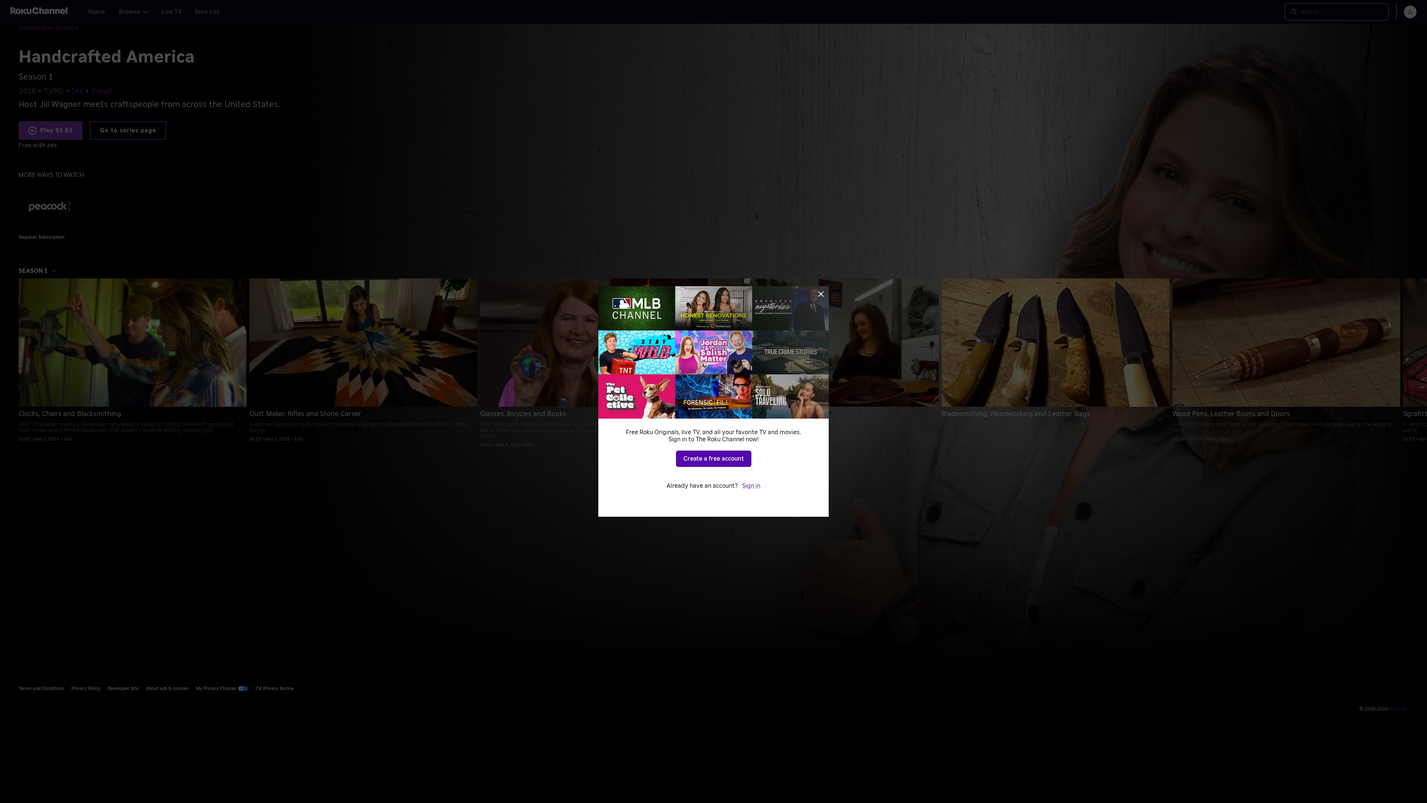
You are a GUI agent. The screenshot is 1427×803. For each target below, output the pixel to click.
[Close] (821, 294)
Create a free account (713, 459)
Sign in (751, 486)
